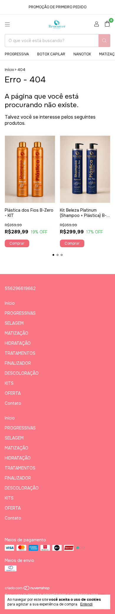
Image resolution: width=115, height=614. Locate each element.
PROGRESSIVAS (20, 313)
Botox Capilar (51, 54)
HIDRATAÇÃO (18, 343)
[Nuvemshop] (27, 589)
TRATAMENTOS (20, 353)
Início (9, 69)
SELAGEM (14, 323)
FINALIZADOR (18, 363)
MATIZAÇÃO (16, 333)
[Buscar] (104, 40)
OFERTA (13, 393)
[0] (107, 24)
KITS (9, 383)
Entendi (86, 604)
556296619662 (20, 288)
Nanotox (82, 54)
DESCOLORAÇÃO (22, 373)
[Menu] (7, 24)
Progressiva (17, 54)
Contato (13, 403)
